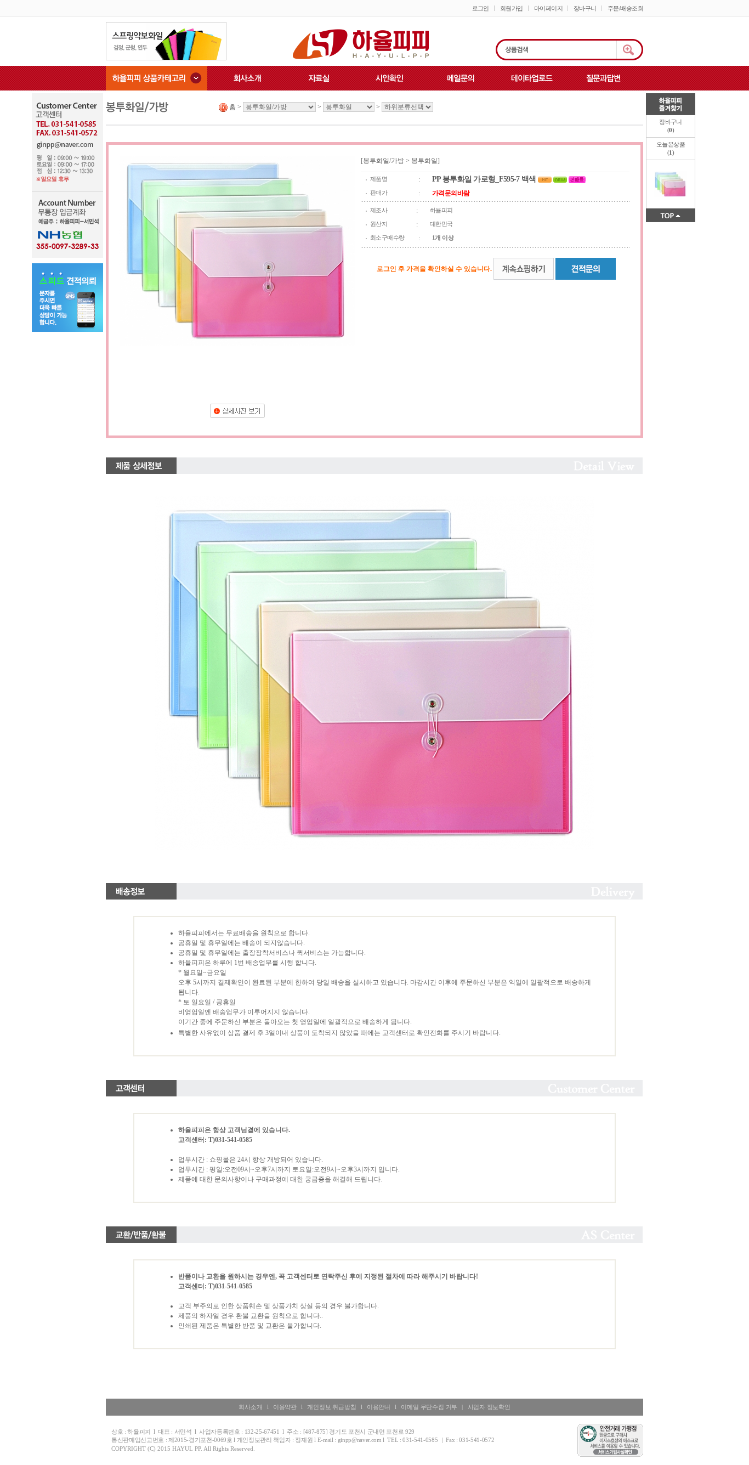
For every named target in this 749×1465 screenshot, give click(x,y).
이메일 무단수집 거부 (429, 1407)
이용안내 (378, 1407)
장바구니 (585, 8)
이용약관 (285, 1407)
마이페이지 (548, 8)
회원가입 (511, 8)
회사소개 (250, 1407)
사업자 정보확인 (489, 1407)
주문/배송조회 (625, 8)
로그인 (480, 8)
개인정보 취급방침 (331, 1407)
